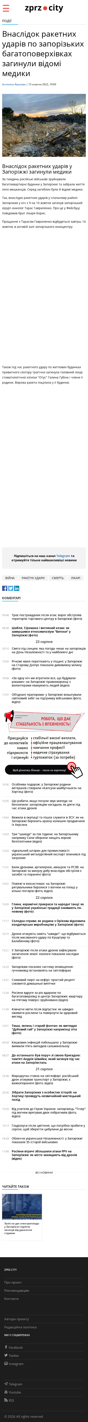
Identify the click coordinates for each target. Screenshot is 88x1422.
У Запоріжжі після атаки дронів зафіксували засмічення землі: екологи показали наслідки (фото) (45, 953)
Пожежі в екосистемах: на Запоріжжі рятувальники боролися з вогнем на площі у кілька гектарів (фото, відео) (45, 887)
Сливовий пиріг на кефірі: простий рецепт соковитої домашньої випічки (43, 981)
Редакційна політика (20, 1327)
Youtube (15, 1392)
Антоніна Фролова (14, 84)
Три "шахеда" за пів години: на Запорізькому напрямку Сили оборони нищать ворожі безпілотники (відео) (45, 837)
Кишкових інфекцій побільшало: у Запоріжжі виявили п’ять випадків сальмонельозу (44, 1044)
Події (7, 21)
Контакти (11, 1298)
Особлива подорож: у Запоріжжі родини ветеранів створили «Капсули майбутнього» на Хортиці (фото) (46, 787)
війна (10, 578)
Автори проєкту (16, 1319)
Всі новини (44, 1172)
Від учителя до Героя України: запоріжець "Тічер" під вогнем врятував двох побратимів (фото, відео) (49, 1112)
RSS (11, 1400)
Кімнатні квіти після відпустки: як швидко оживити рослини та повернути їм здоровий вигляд (45, 1012)
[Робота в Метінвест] (44, 744)
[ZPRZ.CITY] (44, 8)
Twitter (14, 1355)
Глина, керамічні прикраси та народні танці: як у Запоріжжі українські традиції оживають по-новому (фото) (48, 907)
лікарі (75, 578)
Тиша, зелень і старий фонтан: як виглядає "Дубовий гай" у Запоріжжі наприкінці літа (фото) (44, 1029)
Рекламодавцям (16, 1290)
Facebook (16, 1347)
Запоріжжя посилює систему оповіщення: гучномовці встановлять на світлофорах (42, 968)
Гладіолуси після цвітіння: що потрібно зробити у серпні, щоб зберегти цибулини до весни (48, 1127)
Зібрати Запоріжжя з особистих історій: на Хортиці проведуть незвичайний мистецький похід (46, 1095)
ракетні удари (33, 578)
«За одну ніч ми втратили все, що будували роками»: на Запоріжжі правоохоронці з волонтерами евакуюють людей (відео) (44, 681)
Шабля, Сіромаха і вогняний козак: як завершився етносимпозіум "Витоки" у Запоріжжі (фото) (41, 631)
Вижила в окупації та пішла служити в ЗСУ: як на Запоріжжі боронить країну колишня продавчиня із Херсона (48, 820)
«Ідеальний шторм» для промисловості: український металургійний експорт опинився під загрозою (49, 854)
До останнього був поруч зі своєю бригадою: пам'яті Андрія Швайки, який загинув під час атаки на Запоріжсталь (46, 1058)
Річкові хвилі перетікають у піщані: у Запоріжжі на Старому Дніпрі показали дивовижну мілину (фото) (47, 664)
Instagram (16, 1364)
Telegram (63, 556)
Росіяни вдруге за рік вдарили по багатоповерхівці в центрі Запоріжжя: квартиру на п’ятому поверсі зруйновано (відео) (47, 996)
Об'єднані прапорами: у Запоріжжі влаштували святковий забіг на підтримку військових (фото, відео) (46, 698)
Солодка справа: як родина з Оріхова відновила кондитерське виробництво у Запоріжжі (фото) (48, 922)
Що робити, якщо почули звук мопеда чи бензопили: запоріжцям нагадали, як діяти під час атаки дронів (46, 804)
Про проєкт (13, 1282)
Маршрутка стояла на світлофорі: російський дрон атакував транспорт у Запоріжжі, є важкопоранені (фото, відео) (45, 1079)
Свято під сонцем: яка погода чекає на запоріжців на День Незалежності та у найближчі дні (49, 650)
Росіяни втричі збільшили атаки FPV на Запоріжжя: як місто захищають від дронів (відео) (44, 1154)
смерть (58, 578)
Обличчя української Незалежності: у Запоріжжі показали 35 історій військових (47, 1140)
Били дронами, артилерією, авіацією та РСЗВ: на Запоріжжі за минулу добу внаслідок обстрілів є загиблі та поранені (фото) (48, 870)
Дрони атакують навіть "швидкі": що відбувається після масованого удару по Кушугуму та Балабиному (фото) (49, 937)
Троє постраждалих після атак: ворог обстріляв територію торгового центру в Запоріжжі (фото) (47, 616)
